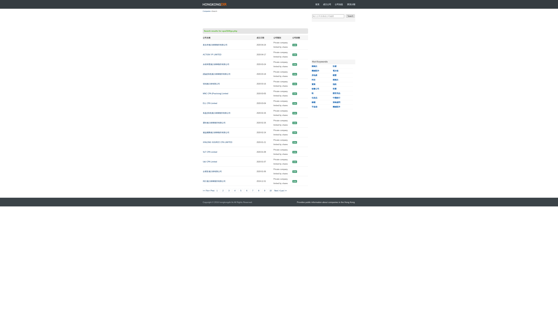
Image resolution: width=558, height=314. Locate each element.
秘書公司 (315, 89)
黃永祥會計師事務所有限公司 (215, 45)
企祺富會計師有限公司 (212, 171)
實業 (313, 84)
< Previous (211, 191)
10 (271, 191)
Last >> (282, 191)
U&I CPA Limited (210, 162)
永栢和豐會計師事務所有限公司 (216, 64)
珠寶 (335, 89)
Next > (276, 191)
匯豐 (335, 75)
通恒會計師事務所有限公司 (214, 123)
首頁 (317, 4)
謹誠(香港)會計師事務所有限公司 (216, 74)
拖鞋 (335, 84)
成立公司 (327, 4)
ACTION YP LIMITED (212, 54)
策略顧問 (336, 102)
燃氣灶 (314, 66)
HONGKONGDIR (215, 4)
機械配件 (315, 71)
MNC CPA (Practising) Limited (215, 93)
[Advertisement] (255, 20)
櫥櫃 (313, 102)
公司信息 (339, 4)
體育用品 (336, 93)
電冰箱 (335, 71)
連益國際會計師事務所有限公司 (216, 132)
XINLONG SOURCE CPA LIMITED (217, 142)
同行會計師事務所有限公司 (214, 181)
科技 (313, 80)
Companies (207, 11)
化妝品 (314, 98)
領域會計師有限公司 (211, 84)
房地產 (314, 75)
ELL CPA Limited (210, 103)
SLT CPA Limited (210, 152)
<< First (205, 191)
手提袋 (314, 107)
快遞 (335, 66)
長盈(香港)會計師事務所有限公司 (216, 113)
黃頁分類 (351, 4)
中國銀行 (336, 98)
